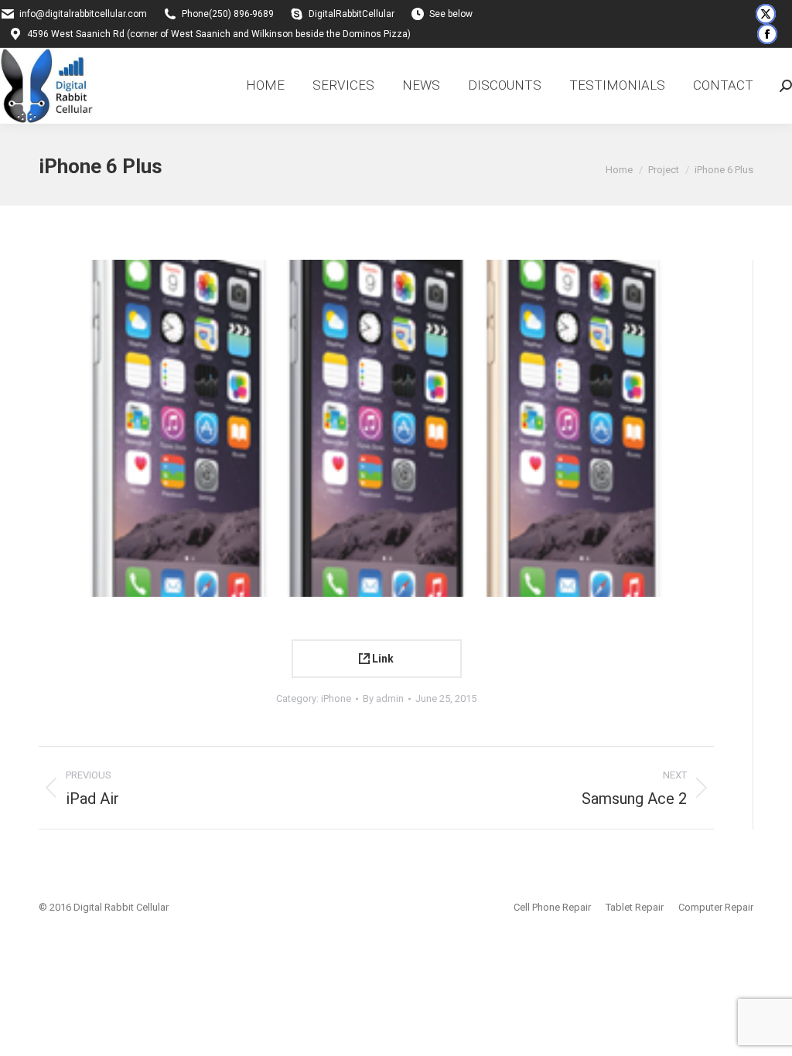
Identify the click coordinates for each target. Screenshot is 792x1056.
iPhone (336, 698)
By (383, 698)
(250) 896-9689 (241, 14)
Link (382, 658)
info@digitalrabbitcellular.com (83, 14)
